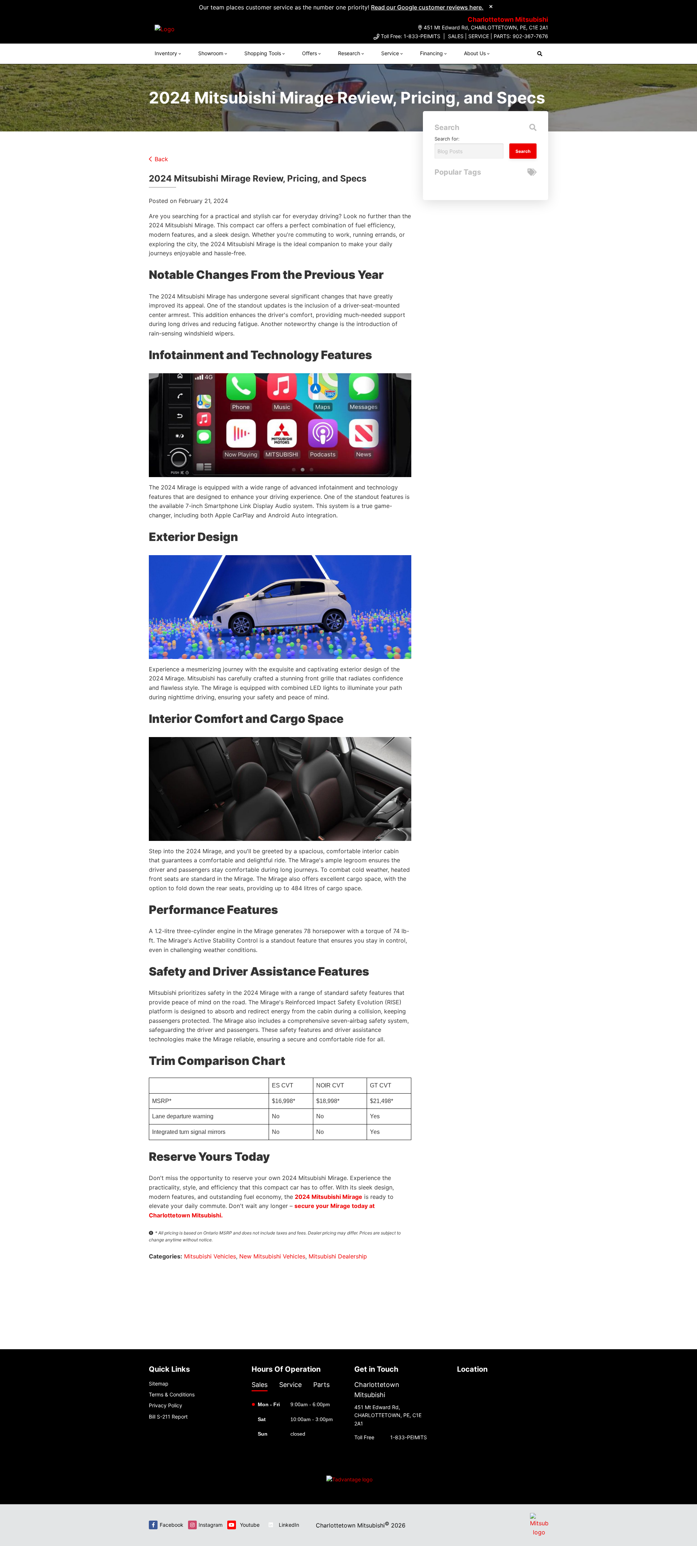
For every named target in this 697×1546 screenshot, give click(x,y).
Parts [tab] (321, 1384)
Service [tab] (290, 1384)
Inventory (166, 53)
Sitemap (158, 1383)
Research (349, 53)
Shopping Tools (262, 53)
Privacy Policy (165, 1405)
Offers (309, 53)
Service (390, 53)
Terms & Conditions (172, 1394)
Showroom (210, 53)
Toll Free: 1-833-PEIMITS (410, 36)
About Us (475, 53)
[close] (491, 6)
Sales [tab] (260, 1384)
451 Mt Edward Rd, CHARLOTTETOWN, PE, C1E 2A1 (486, 27)
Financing (431, 53)
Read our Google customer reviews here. (427, 7)
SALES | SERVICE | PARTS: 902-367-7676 (498, 36)
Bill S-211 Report (168, 1416)
